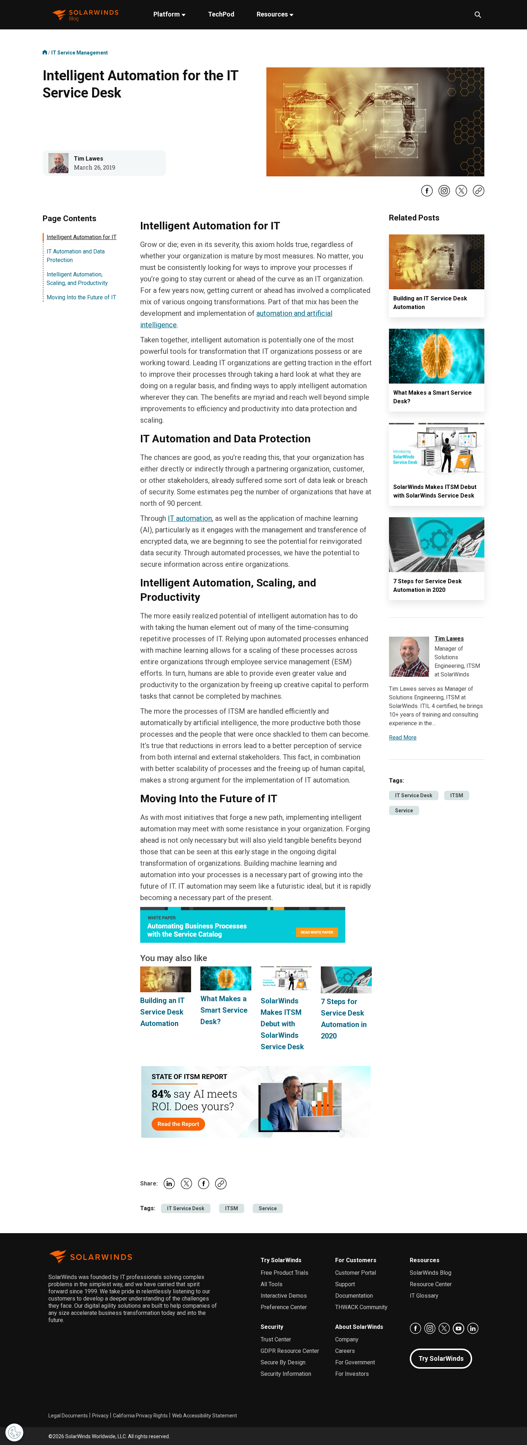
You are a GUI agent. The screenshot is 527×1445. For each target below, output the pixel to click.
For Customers (355, 1260)
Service (268, 1208)
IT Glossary (424, 1295)
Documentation (354, 1295)
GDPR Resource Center (290, 1350)
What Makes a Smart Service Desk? (223, 1010)
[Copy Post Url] (478, 195)
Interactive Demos (284, 1295)
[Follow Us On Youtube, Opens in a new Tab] (458, 1328)
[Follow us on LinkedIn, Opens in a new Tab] (473, 1328)
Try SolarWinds (281, 1260)
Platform (167, 14)
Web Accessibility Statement (204, 1415)
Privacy (100, 1415)
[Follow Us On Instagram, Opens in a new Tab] (444, 195)
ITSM (231, 1208)
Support (345, 1284)
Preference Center (284, 1307)
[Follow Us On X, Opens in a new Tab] (461, 195)
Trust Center (276, 1339)
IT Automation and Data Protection (76, 255)
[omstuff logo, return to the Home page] (86, 15)
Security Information (286, 1373)
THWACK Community (361, 1307)
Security (272, 1326)
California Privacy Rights (140, 1415)
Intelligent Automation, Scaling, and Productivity (77, 278)
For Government (355, 1362)
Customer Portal (355, 1272)
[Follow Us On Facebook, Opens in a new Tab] (427, 195)
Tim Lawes (88, 158)
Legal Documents (68, 1415)
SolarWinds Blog (430, 1272)
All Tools (272, 1284)
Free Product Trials (284, 1272)
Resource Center (431, 1284)
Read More (403, 737)
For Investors (352, 1373)
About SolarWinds (359, 1326)
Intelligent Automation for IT (82, 237)
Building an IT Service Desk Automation (162, 1012)
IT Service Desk (185, 1208)
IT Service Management (79, 53)
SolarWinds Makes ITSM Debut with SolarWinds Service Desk (282, 1024)
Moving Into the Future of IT (81, 297)
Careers (345, 1350)
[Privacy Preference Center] (14, 1432)
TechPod (221, 14)
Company (347, 1339)
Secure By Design (283, 1362)
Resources (273, 14)
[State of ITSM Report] (256, 1101)
